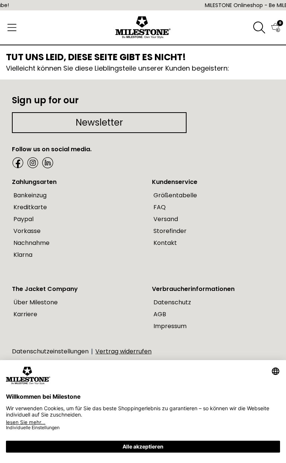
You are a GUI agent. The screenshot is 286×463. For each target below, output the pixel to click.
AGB (159, 314)
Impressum (170, 326)
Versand (165, 219)
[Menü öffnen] (12, 27)
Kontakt (165, 243)
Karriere (25, 314)
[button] (259, 27)
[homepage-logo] (142, 27)
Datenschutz (172, 302)
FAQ (159, 207)
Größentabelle (175, 195)
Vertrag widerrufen (123, 351)
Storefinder (170, 231)
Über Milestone (35, 302)
